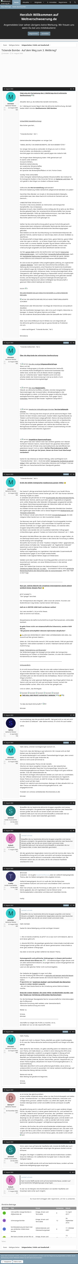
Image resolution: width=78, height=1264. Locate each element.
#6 (73, 803)
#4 (73, 715)
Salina (10, 730)
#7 (73, 830)
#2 (73, 343)
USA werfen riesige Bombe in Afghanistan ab (21, 1213)
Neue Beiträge (6, 7)
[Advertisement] (39, 69)
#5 (73, 743)
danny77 (10, 1105)
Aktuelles (26, 2)
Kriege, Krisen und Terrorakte (42, 1213)
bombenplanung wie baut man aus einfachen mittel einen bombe (21, 1229)
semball (11, 818)
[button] (30, 2)
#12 (73, 1142)
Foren (16, 2)
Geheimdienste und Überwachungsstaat (43, 1229)
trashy (10, 883)
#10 (73, 1032)
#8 (73, 868)
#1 (73, 89)
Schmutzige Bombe (17, 1220)
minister (6, 53)
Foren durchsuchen (19, 7)
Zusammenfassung (43, 875)
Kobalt (10, 845)
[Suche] (75, 2)
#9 (73, 905)
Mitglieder (38, 2)
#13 (73, 1172)
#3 (73, 474)
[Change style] (70, 2)
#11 (73, 1090)
